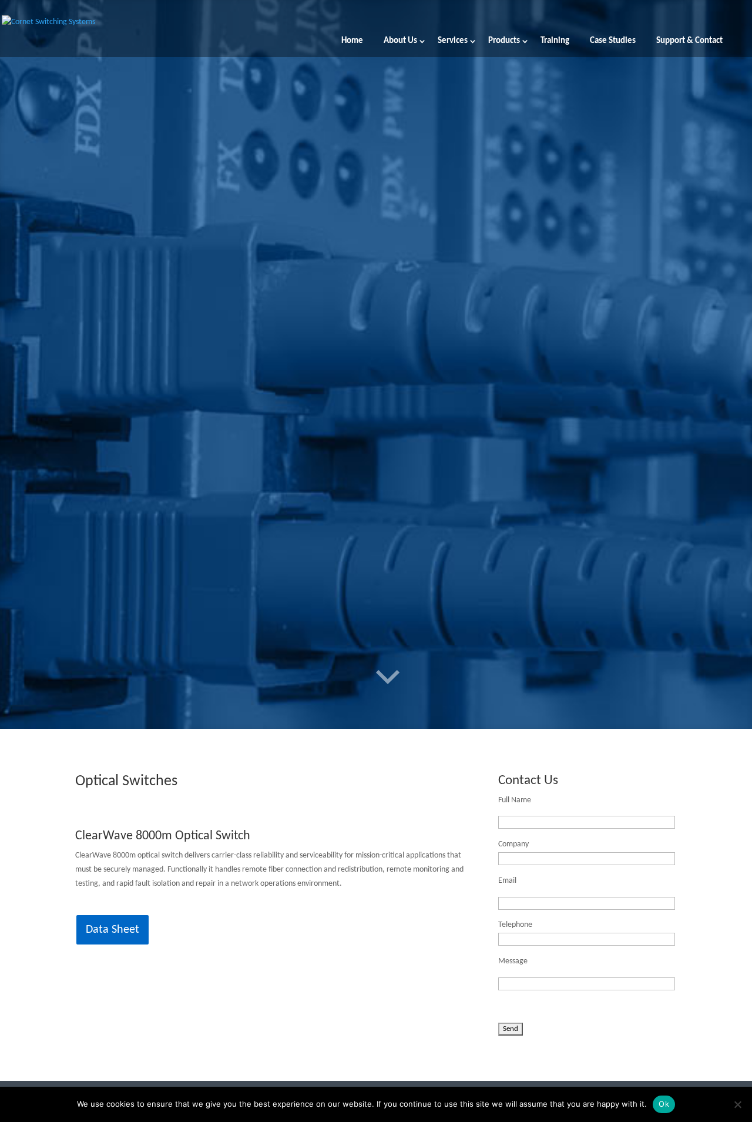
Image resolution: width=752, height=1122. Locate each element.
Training (554, 41)
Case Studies (613, 41)
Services (453, 41)
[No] (737, 1104)
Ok (664, 1103)
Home (352, 41)
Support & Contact (689, 41)
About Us (400, 41)
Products (504, 41)
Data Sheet (112, 930)
